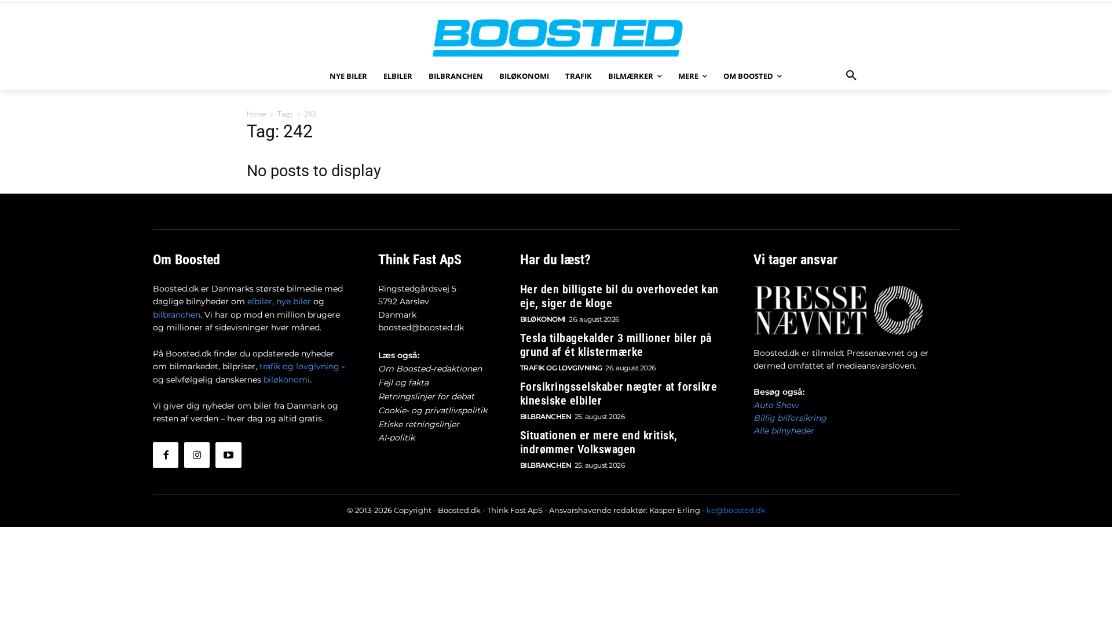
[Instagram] (197, 455)
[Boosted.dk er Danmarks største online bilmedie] (556, 37)
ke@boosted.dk (736, 510)
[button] (851, 76)
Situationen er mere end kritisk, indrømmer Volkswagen (599, 442)
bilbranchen (176, 315)
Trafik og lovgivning (561, 367)
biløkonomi (287, 379)
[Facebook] (165, 455)
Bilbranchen (546, 416)
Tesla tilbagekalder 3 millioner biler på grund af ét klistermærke (616, 345)
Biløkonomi (543, 319)
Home (256, 114)
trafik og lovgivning (299, 366)
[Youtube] (228, 455)
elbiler (259, 301)
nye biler (293, 301)
